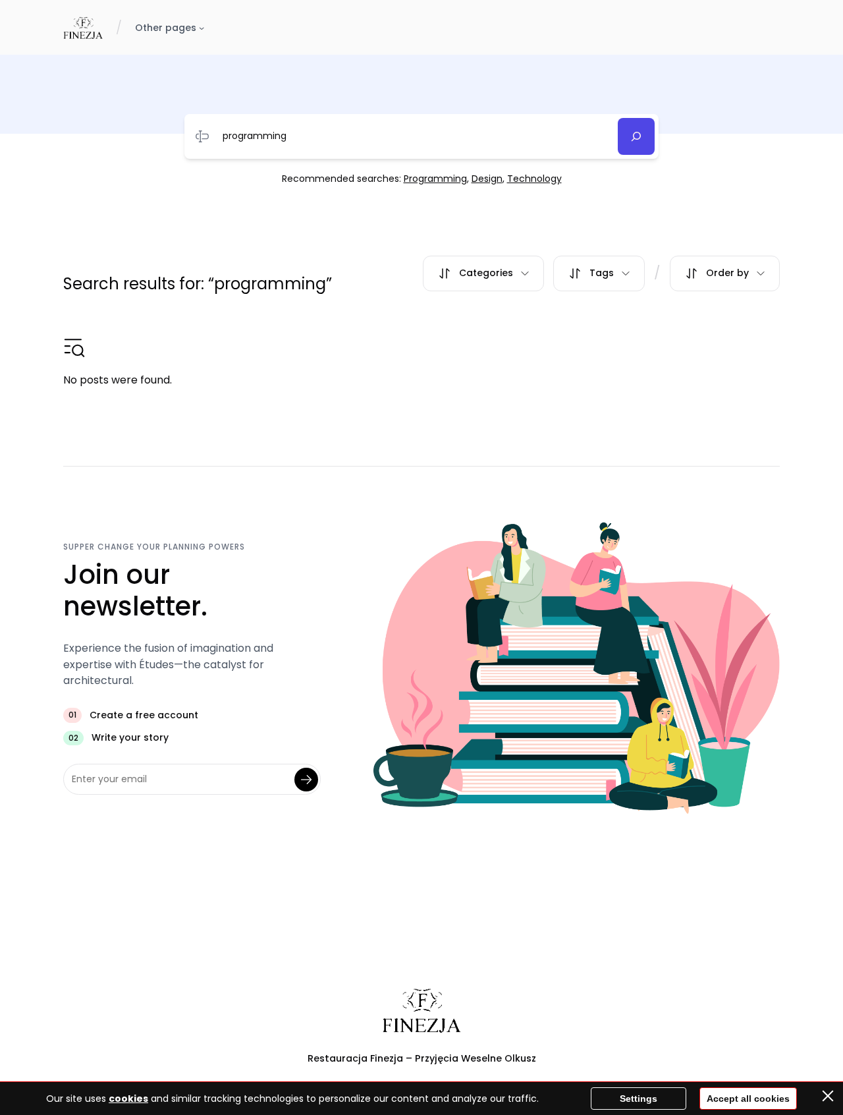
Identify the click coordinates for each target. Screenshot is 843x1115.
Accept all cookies (748, 1098)
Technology (534, 178)
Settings (638, 1098)
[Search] (636, 136)
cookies (128, 1098)
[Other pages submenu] (201, 27)
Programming (435, 178)
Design (487, 178)
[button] (483, 273)
